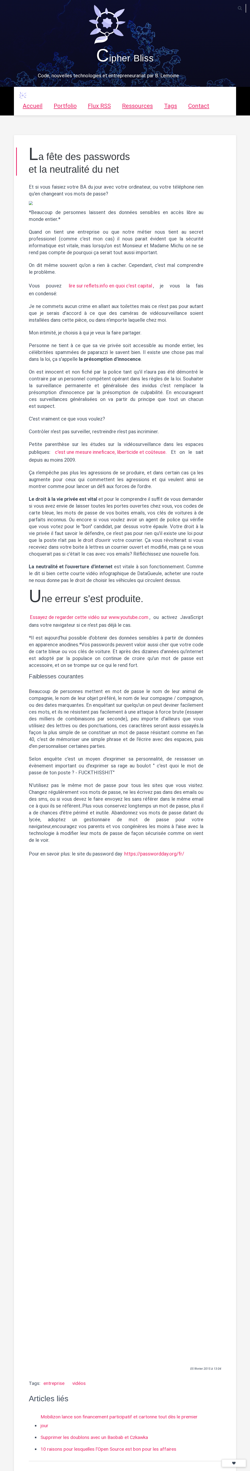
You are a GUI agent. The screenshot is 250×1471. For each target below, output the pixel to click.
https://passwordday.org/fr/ (154, 854)
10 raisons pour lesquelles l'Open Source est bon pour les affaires (108, 1449)
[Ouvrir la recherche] (240, 8)
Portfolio (65, 106)
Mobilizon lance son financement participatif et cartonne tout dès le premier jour (119, 1421)
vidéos (79, 1383)
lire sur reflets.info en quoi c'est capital (110, 286)
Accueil (32, 106)
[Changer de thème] (234, 1463)
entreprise (53, 1383)
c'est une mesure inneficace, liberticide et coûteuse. (111, 452)
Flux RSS (99, 106)
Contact (198, 106)
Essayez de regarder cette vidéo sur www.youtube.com (89, 617)
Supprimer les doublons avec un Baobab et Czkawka (94, 1437)
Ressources (137, 106)
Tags (170, 106)
